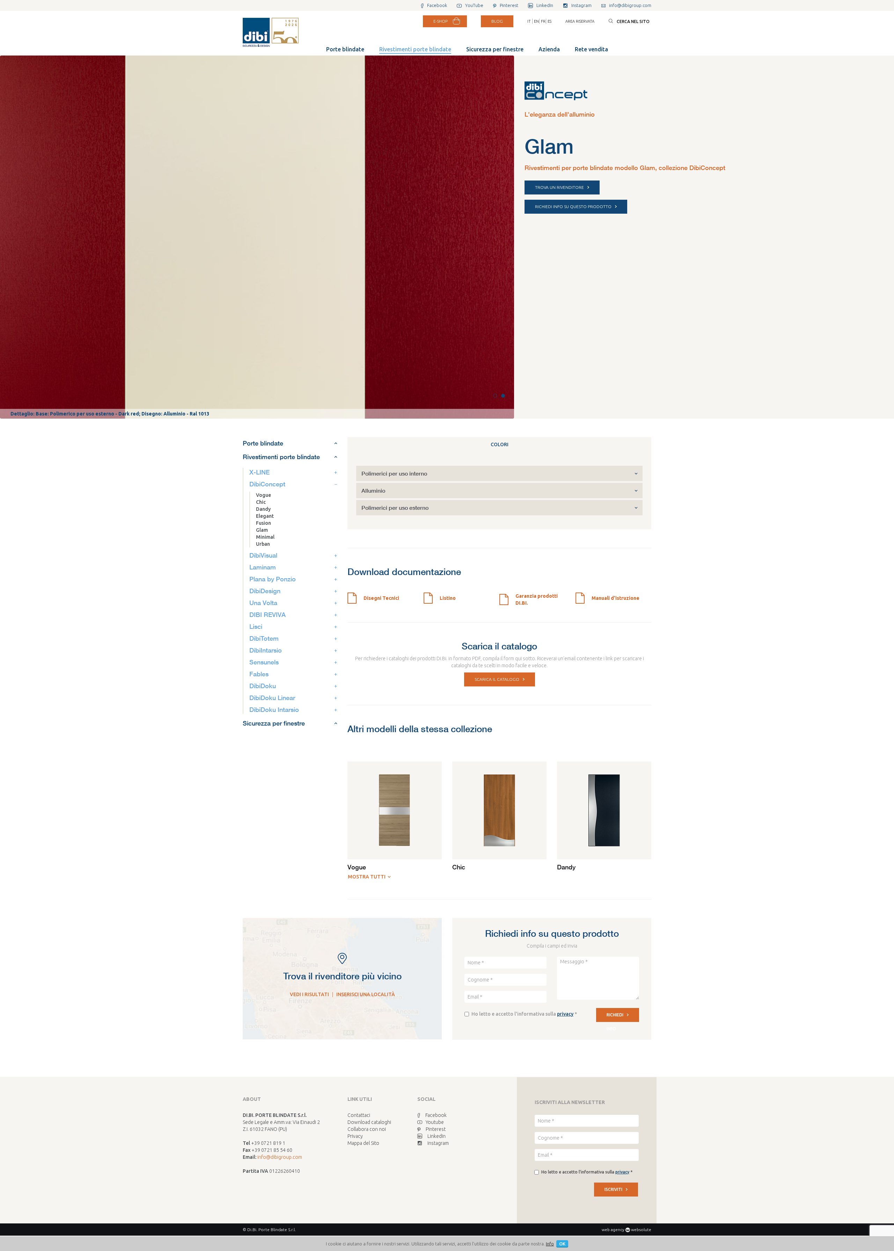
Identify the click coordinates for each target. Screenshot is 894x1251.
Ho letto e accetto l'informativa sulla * (524, 1014)
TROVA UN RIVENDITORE (559, 187)
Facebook (436, 1115)
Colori (499, 444)
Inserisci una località (365, 994)
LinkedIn (436, 1136)
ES (549, 21)
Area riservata (579, 21)
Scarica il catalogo (497, 679)
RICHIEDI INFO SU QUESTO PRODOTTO (573, 206)
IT (529, 21)
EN (536, 21)
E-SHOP (440, 21)
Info (550, 1243)
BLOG (497, 21)
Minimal (265, 537)
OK (562, 1243)
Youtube (435, 1122)
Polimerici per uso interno (394, 473)
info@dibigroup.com (279, 1157)
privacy (565, 1014)
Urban (263, 544)
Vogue (263, 495)
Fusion (263, 523)
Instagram (438, 1143)
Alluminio (373, 490)
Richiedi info (615, 1017)
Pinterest (436, 1129)
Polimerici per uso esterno (394, 507)
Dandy (263, 509)
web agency (613, 1229)
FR (543, 21)
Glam (262, 530)
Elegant (265, 516)
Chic (261, 502)
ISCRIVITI (613, 1189)
